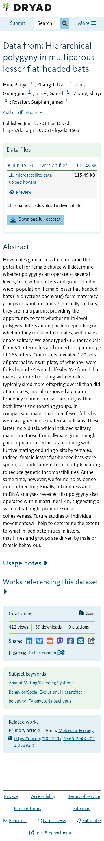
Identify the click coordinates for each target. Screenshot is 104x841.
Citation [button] (18, 613)
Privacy (11, 796)
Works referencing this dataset (51, 582)
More (84, 23)
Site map (81, 809)
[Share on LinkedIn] (29, 641)
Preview (24, 192)
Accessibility (43, 796)
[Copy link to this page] (91, 641)
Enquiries (18, 821)
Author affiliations (20, 112)
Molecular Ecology (76, 731)
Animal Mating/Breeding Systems (41, 683)
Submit (17, 23)
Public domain (42, 653)
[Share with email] (80, 641)
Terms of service (84, 796)
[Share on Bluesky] (39, 641)
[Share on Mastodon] (60, 641)
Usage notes (22, 563)
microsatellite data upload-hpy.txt (30, 179)
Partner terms (27, 809)
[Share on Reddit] (50, 641)
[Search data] (64, 23)
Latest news (54, 821)
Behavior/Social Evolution (33, 692)
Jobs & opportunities (55, 833)
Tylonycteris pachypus (50, 701)
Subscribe (91, 821)
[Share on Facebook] (70, 641)
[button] (52, 165)
